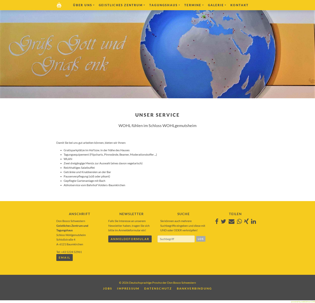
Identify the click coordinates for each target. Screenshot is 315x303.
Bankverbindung (194, 288)
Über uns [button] (82, 5)
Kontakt (239, 5)
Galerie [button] (216, 5)
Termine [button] (192, 5)
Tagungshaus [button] (163, 5)
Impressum (128, 288)
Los (201, 238)
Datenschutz (158, 288)
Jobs (107, 288)
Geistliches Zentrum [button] (121, 5)
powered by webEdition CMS (303, 301)
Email (64, 257)
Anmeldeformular (130, 239)
